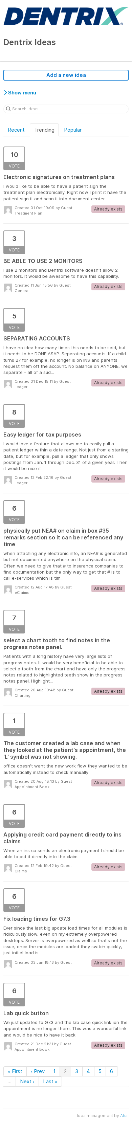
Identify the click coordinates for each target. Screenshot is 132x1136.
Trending (44, 130)
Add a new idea (66, 75)
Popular (73, 130)
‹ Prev (38, 1071)
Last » (50, 1081)
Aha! (124, 1115)
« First (15, 1071)
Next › (27, 1081)
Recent (16, 130)
